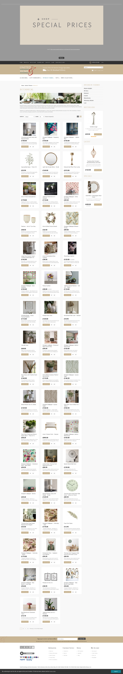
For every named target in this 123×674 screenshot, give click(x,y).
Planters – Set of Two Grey (28, 226)
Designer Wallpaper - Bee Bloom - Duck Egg (27, 583)
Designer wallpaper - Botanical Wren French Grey (50, 345)
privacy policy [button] (53, 671)
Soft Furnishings (35, 78)
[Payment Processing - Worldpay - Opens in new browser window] (29, 659)
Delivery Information (53, 653)
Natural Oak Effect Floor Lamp (72, 167)
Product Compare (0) (49, 116)
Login (52, 62)
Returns (65, 653)
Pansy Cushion (46, 285)
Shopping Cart (40, 62)
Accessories (23, 78)
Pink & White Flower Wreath (50, 226)
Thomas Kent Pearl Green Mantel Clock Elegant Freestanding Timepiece (28, 525)
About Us (51, 651)
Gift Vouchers (80, 651)
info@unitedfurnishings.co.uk (85, 667)
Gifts (57, 78)
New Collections (66, 78)
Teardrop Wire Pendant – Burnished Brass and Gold (93, 161)
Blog (79, 655)
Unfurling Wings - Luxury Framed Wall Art (27, 316)
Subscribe (81, 639)
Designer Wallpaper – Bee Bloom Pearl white (70, 583)
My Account (33, 62)
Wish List (94, 655)
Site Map (65, 655)
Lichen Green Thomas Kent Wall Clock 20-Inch (50, 464)
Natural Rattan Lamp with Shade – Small (49, 494)
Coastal (86, 95)
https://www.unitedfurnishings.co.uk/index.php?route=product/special (65, 49)
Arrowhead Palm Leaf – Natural (72, 315)
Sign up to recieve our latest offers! (46, 639)
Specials (79, 653)
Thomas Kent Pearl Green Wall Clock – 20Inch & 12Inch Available (72, 495)
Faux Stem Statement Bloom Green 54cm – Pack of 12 (29, 435)
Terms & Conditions (53, 659)
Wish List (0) (26, 62)
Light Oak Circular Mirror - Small (51, 167)
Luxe (85, 103)
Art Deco (86, 91)
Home (21, 62)
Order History (94, 653)
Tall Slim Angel (93, 127)
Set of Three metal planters (28, 196)
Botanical (35, 85)
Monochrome (87, 98)
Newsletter (94, 657)
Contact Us (66, 651)
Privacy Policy (52, 657)
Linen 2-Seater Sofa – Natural (50, 434)
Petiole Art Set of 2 (48, 582)
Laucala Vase (24, 345)
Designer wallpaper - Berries (28, 493)
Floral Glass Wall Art (69, 256)
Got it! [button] (116, 671)
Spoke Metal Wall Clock (70, 464)
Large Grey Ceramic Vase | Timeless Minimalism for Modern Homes (28, 257)
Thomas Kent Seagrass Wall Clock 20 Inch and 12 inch (71, 553)
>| (27, 628)
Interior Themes (48, 78)
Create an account (60, 62)
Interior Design (52, 655)
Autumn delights (88, 88)
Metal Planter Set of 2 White (28, 404)
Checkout (47, 62)
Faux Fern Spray (68, 523)
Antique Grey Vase (47, 315)
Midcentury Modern (89, 100)
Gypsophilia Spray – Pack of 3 (29, 167)
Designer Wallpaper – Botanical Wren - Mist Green (29, 464)
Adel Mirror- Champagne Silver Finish (93, 196)
